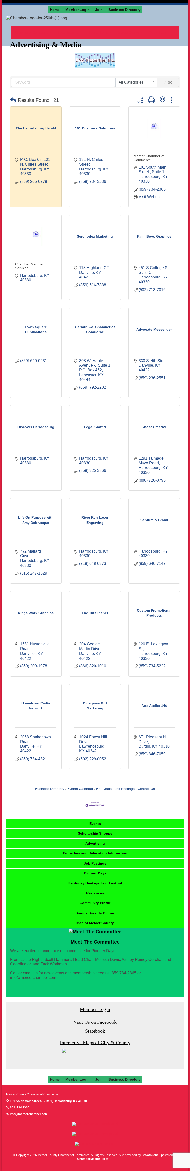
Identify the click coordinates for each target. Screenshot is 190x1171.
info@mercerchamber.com (28, 1114)
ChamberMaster (88, 1159)
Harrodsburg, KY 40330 (48, 1101)
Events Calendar (80, 789)
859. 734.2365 (19, 1107)
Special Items (98, 32)
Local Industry (68, 32)
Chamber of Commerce (31, 32)
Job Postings (125, 789)
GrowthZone (150, 1155)
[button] (13, 100)
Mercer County (128, 32)
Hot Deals (104, 789)
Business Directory (49, 789)
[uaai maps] (95, 1053)
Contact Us (146, 789)
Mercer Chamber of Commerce (149, 158)
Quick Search (158, 32)
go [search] (170, 82)
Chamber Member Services (29, 266)
